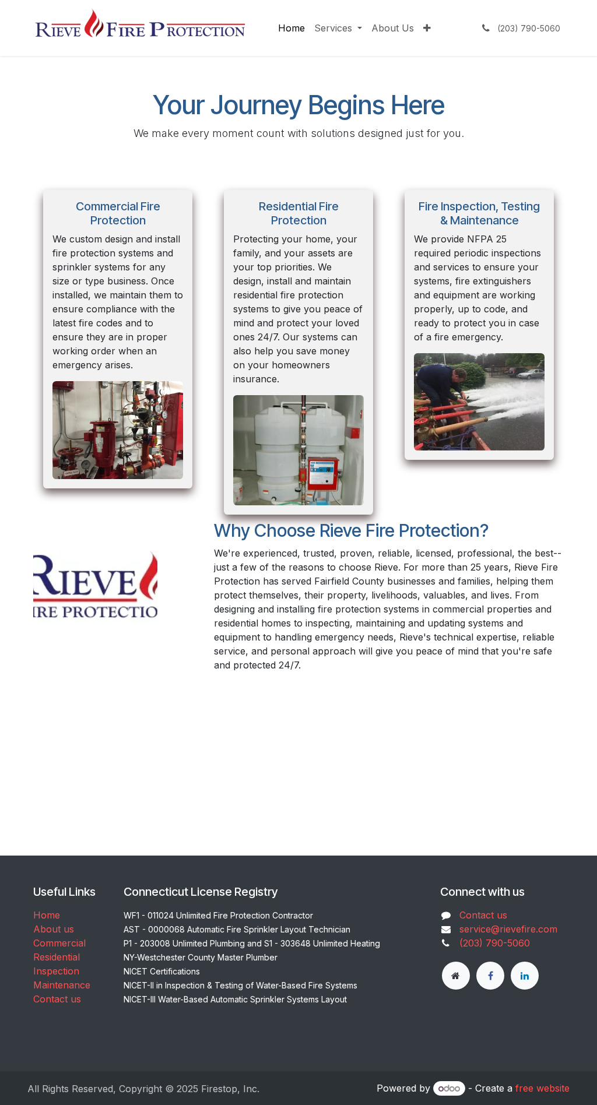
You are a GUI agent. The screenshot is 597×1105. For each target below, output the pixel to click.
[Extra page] (456, 976)
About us (53, 929)
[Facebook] (490, 976)
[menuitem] (291, 28)
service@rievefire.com (508, 929)
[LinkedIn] (525, 976)
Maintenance (61, 985)
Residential (56, 957)
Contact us (57, 999)
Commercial (59, 943)
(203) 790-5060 (494, 943)
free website (542, 1088)
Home (46, 915)
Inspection (56, 971)
